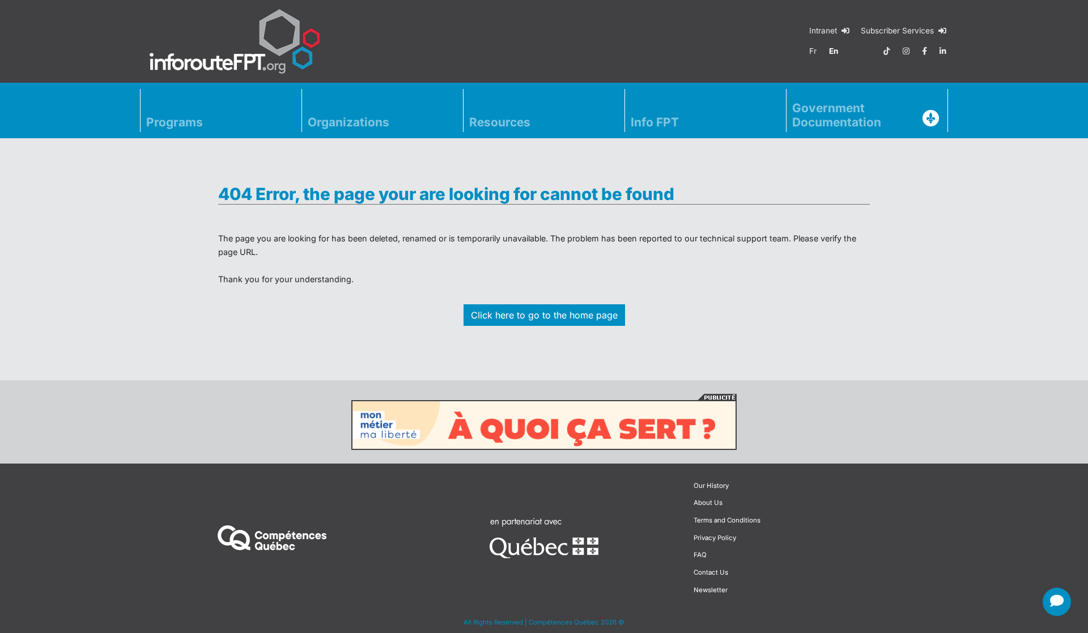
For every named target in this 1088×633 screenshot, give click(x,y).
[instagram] (906, 51)
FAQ (700, 555)
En (833, 51)
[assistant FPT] (1057, 602)
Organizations (348, 122)
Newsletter (711, 590)
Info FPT (655, 122)
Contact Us (711, 572)
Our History (711, 486)
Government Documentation (836, 115)
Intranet (824, 30)
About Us (708, 503)
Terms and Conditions (727, 520)
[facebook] (924, 51)
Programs (174, 122)
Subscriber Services (898, 30)
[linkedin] (942, 51)
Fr (813, 51)
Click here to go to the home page (544, 315)
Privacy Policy (715, 538)
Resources (499, 122)
